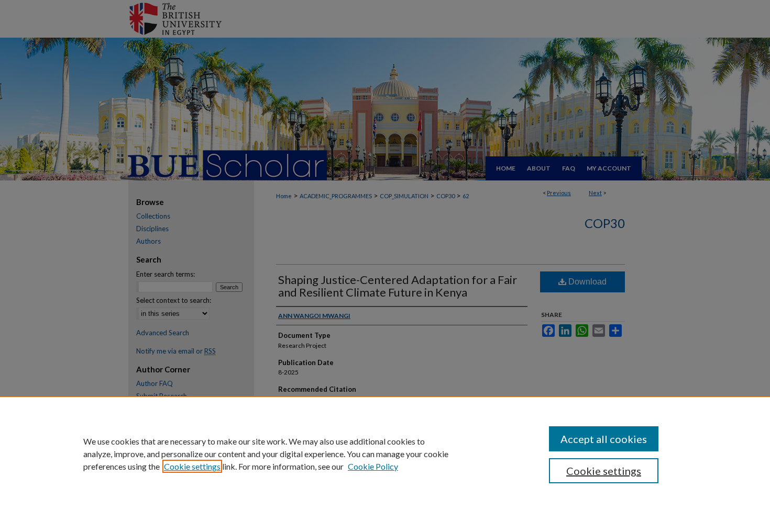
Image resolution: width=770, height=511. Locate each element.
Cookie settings (192, 466)
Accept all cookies (603, 439)
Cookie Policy (373, 466)
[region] (385, 453)
